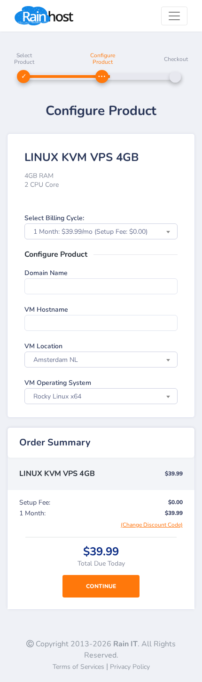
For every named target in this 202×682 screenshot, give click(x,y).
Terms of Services (78, 666)
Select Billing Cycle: (54, 218)
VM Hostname (46, 309)
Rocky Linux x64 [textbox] (57, 396)
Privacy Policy (130, 666)
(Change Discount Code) (152, 525)
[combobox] (101, 231)
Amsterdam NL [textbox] (55, 359)
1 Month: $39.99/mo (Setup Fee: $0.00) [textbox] (90, 231)
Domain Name (46, 272)
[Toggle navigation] (174, 16)
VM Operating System (57, 382)
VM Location (43, 346)
